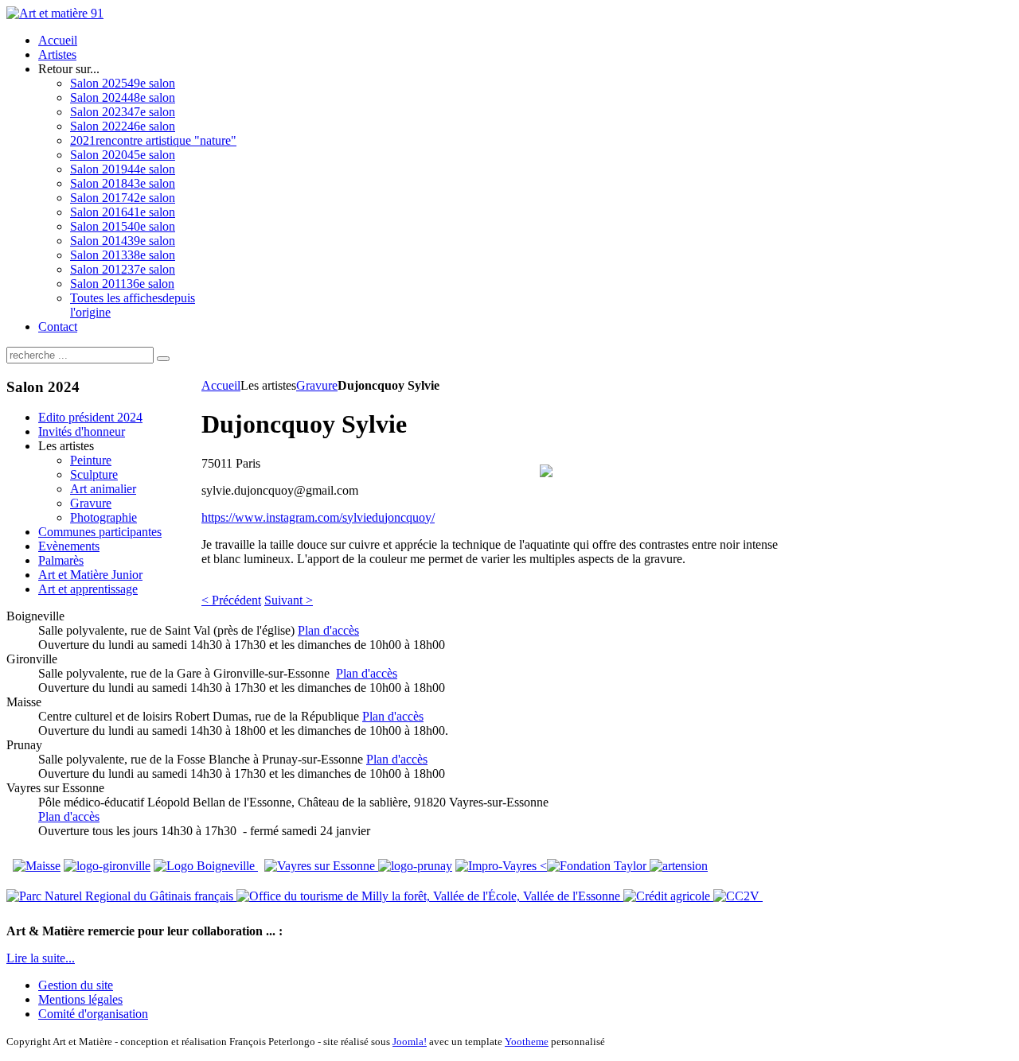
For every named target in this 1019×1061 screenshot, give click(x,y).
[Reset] (163, 358)
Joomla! (409, 1041)
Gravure (317, 385)
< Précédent (231, 600)
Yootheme (527, 1041)
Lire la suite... (40, 958)
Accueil (220, 385)
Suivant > (288, 600)
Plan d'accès (328, 630)
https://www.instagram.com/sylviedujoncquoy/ (318, 517)
